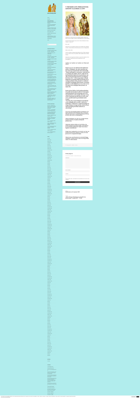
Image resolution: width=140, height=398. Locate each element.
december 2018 (49, 241)
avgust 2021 (49, 195)
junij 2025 (48, 144)
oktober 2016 (49, 279)
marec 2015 (49, 307)
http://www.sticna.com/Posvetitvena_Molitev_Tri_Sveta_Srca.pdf (51, 384)
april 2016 (48, 288)
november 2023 (49, 157)
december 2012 (49, 346)
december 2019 (49, 224)
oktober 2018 (49, 244)
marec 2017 (49, 272)
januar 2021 (49, 205)
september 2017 (49, 263)
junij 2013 (48, 337)
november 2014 (49, 313)
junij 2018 (48, 250)
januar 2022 (49, 187)
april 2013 (48, 340)
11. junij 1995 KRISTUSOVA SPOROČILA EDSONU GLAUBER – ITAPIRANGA (51, 89)
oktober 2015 (49, 297)
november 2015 (49, 295)
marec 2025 (49, 145)
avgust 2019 (49, 230)
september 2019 (49, 228)
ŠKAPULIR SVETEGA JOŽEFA (51, 30)
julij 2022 (48, 179)
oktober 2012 (49, 349)
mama (48, 123)
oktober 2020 (49, 209)
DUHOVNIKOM (49, 38)
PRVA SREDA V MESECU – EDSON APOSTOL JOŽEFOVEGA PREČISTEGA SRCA (51, 99)
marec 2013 (49, 342)
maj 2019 (48, 234)
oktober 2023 (49, 158)
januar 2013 (49, 345)
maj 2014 (48, 321)
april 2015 (48, 305)
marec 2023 (49, 167)
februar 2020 (49, 221)
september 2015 (49, 298)
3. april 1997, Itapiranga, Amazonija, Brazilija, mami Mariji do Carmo (51, 86)
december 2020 (49, 206)
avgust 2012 (49, 352)
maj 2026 (48, 138)
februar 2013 (49, 343)
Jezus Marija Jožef (51, 13)
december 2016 (49, 276)
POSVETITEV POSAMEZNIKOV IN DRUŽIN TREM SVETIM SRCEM (51, 25)
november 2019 (49, 225)
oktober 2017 (49, 262)
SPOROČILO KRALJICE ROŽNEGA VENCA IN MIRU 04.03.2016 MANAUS (51, 113)
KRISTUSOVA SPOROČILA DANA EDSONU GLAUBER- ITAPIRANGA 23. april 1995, (51, 92)
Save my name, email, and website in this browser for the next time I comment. (77, 179)
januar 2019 (49, 240)
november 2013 (49, 330)
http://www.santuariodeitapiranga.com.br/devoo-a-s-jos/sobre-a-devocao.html (51, 376)
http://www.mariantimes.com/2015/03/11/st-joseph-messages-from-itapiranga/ (51, 372)
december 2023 (49, 155)
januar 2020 (49, 222)
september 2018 (49, 246)
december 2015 (49, 294)
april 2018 (48, 253)
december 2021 (49, 189)
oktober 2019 (49, 227)
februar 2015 (49, 308)
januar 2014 (49, 327)
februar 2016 (49, 291)
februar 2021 (49, 203)
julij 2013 (48, 336)
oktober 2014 (49, 314)
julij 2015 (48, 301)
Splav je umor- (49, 55)
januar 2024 (49, 154)
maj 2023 (48, 164)
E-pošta (67, 173)
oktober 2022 (49, 174)
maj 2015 (48, 304)
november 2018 (49, 243)
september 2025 (49, 142)
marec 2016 (49, 289)
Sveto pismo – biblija (50, 394)
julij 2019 (48, 231)
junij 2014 (48, 320)
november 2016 (49, 278)
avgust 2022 (49, 177)
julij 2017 (48, 266)
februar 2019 (49, 238)
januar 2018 (49, 257)
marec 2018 (49, 254)
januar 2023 (49, 170)
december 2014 (49, 311)
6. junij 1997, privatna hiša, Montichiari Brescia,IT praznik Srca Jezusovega (51, 83)
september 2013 (49, 333)
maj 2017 (48, 269)
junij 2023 (48, 163)
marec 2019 (49, 237)
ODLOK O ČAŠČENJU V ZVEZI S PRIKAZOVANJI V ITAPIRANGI (51, 37)
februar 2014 (49, 326)
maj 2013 (48, 339)
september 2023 (49, 160)
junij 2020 (48, 215)
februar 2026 (49, 139)
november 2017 (49, 260)
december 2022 (49, 171)
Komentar (67, 157)
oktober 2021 (49, 192)
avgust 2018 (49, 247)
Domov (48, 17)
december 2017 (49, 259)
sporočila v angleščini (50, 391)
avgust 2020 (49, 212)
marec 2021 (49, 202)
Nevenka (48, 105)
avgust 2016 (49, 282)
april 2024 (48, 151)
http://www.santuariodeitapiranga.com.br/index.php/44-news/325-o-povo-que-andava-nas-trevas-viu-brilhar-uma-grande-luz (51, 380)
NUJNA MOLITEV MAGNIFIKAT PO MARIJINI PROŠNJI (51, 118)
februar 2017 (49, 273)
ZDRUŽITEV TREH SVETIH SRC (51, 33)
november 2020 (49, 208)
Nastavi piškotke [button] (133, 396)
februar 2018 (49, 256)
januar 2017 (49, 275)
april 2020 (48, 218)
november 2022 (49, 173)
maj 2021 (48, 199)
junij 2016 (48, 285)
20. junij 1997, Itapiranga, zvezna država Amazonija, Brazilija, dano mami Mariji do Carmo (51, 80)
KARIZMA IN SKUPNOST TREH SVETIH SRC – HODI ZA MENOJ (51, 28)
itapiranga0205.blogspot (50, 386)
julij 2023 (48, 161)
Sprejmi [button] (138, 396)
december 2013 (49, 329)
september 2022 (49, 176)
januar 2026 (49, 141)
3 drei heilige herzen (50, 366)
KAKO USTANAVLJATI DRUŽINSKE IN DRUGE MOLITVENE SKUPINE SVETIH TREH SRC (51, 22)
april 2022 (48, 183)
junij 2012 (48, 355)
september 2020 (49, 211)
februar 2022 (49, 186)
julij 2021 (48, 196)
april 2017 (48, 270)
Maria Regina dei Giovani (50, 387)
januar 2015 (49, 310)
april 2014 (48, 323)
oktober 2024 (49, 148)
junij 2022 (48, 180)
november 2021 (49, 190)
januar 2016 (49, 292)
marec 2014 (49, 324)
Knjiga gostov (49, 34)
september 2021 (49, 193)
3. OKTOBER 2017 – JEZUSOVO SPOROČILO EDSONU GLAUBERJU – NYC (51, 96)
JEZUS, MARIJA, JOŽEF (50, 31)
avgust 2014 (49, 317)
